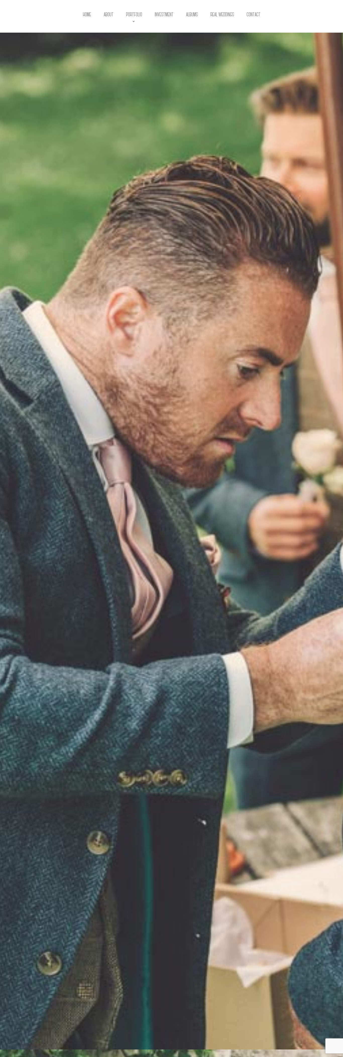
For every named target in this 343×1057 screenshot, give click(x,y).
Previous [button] (5, 1049)
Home (87, 15)
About (108, 15)
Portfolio (134, 15)
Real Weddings (222, 15)
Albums (192, 15)
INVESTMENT (164, 15)
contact (253, 15)
